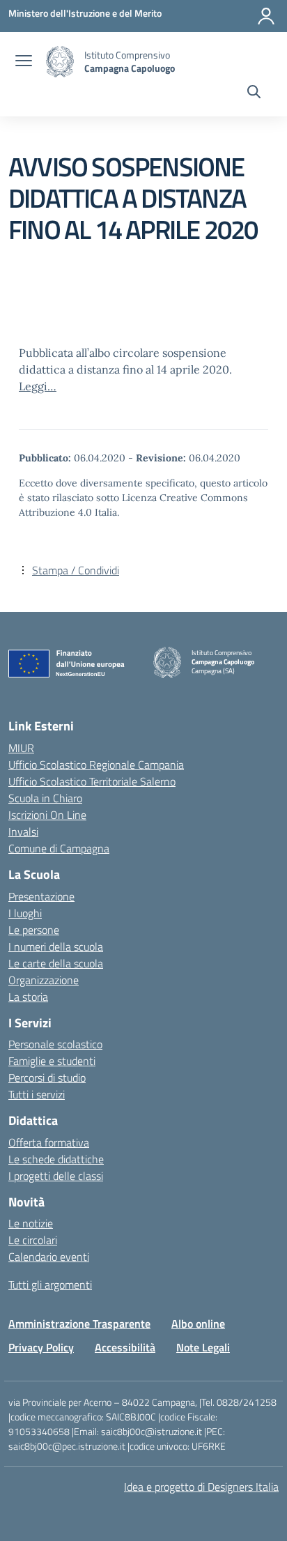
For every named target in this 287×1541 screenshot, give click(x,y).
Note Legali (203, 1347)
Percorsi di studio (47, 1077)
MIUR (21, 747)
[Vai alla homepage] (60, 61)
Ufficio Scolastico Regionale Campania (96, 764)
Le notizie (30, 1223)
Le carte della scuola (55, 963)
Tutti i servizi (36, 1094)
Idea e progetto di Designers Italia (201, 1486)
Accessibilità (125, 1347)
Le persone (33, 929)
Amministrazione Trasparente (79, 1323)
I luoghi (25, 913)
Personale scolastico (55, 1044)
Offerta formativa (48, 1142)
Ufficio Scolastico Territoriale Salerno (92, 781)
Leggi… (37, 386)
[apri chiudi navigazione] (23, 62)
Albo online (198, 1323)
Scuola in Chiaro (45, 798)
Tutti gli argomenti (50, 1284)
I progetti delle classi (55, 1175)
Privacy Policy (41, 1347)
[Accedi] (266, 16)
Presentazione (41, 896)
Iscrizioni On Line (47, 814)
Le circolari (32, 1240)
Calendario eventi (48, 1256)
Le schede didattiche (56, 1159)
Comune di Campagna (58, 848)
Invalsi (23, 831)
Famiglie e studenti (51, 1060)
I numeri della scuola (55, 946)
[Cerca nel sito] (254, 93)
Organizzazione (43, 980)
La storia (28, 996)
